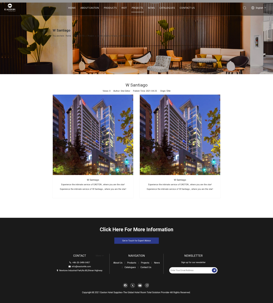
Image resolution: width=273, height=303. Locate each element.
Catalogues (130, 267)
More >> (100, 256)
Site (168, 90)
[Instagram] (147, 285)
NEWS (151, 7)
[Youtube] (140, 285)
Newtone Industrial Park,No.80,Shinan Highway (79, 270)
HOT (124, 7)
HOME (72, 7)
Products (131, 262)
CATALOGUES (167, 7)
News (157, 262)
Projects (145, 262)
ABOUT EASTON (89, 7)
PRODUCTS (110, 7)
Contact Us (145, 267)
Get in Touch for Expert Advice (136, 240)
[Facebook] (125, 285)
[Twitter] (132, 285)
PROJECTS (137, 7)
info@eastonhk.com (81, 266)
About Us (117, 262)
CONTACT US (187, 7)
